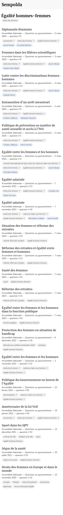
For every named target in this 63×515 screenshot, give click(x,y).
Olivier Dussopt (9, 195)
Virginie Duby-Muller (11, 68)
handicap (41, 345)
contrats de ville (9, 437)
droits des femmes (10, 20)
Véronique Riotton (10, 172)
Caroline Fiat (53, 191)
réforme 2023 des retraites (13, 241)
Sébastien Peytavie (28, 118)
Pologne (16, 482)
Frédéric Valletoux (10, 118)
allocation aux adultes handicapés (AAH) (19, 345)
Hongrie (6, 482)
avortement (8, 41)
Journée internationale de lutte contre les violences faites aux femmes (31, 163)
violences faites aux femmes (35, 214)
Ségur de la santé (10, 460)
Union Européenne (29, 482)
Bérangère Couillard (36, 218)
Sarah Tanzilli (52, 218)
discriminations (10, 395)
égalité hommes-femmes (48, 41)
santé (5, 282)
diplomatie (7, 486)
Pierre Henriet (26, 145)
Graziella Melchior (24, 45)
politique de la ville (26, 437)
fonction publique (9, 323)
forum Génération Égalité (24, 486)
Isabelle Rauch (9, 95)
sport (38, 437)
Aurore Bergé (8, 45)
